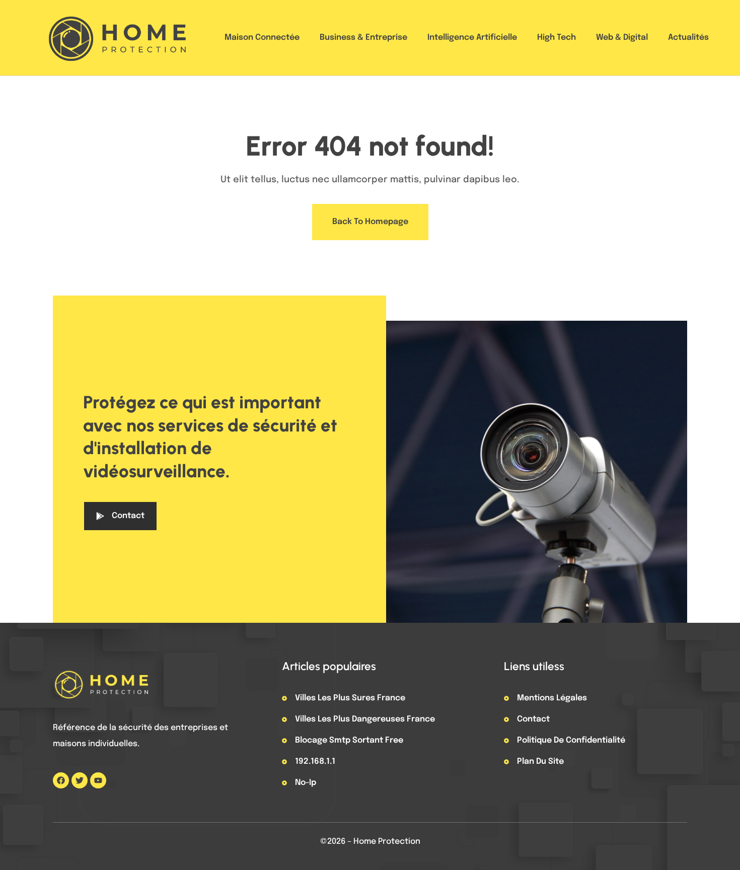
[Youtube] (98, 780)
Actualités (688, 37)
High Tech (556, 37)
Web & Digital (622, 37)
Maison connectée (262, 37)
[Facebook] (61, 780)
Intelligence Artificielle (472, 37)
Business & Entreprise (363, 37)
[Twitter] (79, 780)
